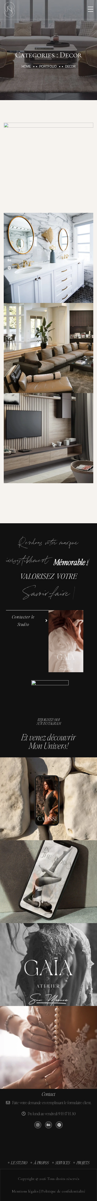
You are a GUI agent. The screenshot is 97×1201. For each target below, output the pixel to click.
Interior (59, 174)
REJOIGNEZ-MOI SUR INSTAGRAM (49, 721)
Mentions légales (25, 1191)
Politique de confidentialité (63, 1191)
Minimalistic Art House (48, 432)
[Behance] (9, 260)
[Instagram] (9, 252)
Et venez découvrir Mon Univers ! (48, 741)
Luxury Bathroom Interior (48, 252)
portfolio (48, 66)
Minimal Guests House (48, 162)
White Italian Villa (48, 342)
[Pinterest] (9, 267)
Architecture (38, 444)
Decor (35, 174)
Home (26, 66)
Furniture (59, 264)
